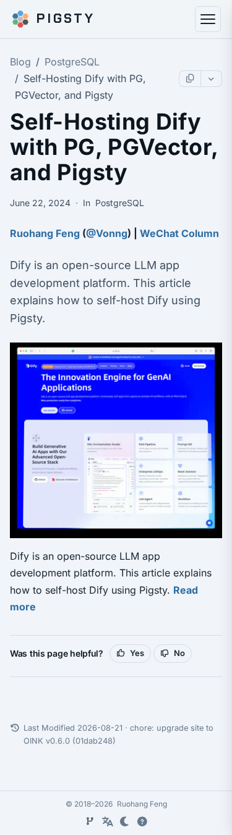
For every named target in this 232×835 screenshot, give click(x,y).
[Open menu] (208, 19)
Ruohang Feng (45, 233)
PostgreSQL (72, 62)
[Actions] (210, 78)
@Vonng (106, 233)
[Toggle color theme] (125, 821)
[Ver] (90, 821)
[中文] (107, 821)
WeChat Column (179, 233)
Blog (20, 62)
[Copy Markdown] (189, 78)
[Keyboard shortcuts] (142, 821)
